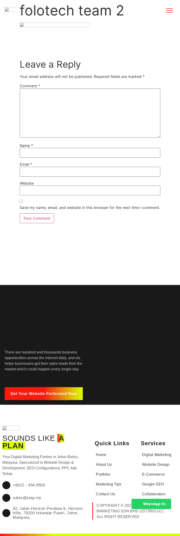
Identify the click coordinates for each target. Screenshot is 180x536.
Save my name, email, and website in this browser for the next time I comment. (90, 207)
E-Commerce (153, 474)
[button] (43, 393)
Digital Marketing (156, 455)
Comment (30, 86)
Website (27, 183)
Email (26, 164)
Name (26, 145)
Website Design (155, 465)
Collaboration (153, 494)
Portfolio (103, 474)
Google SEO (153, 484)
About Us (104, 465)
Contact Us (105, 494)
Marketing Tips (108, 484)
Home (101, 455)
